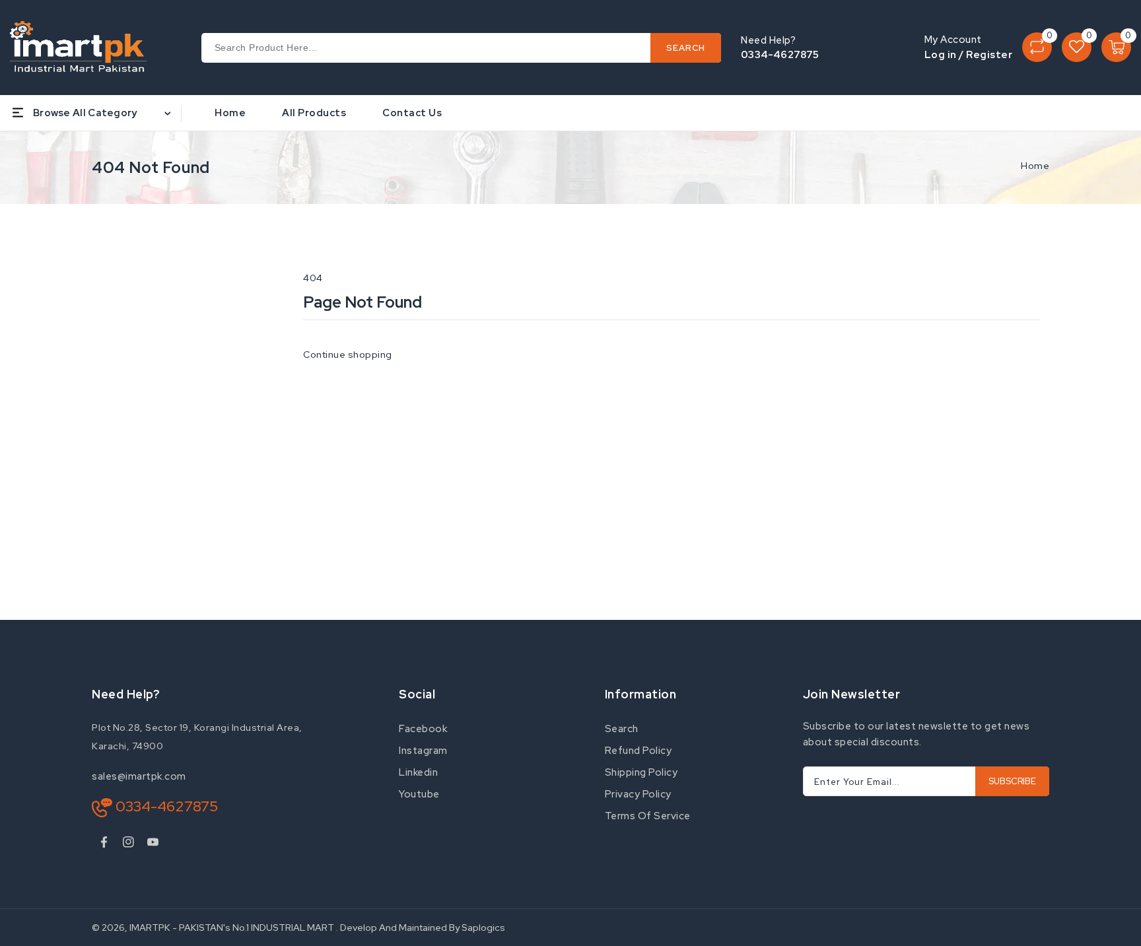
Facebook (423, 728)
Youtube (419, 794)
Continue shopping (347, 354)
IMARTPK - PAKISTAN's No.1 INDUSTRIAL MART (231, 927)
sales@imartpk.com (139, 776)
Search (622, 728)
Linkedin (418, 772)
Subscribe (1012, 781)
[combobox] (461, 48)
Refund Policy (638, 750)
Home (1035, 166)
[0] (1037, 47)
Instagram (423, 750)
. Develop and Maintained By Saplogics (420, 927)
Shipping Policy (641, 772)
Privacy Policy (638, 794)
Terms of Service (648, 816)
